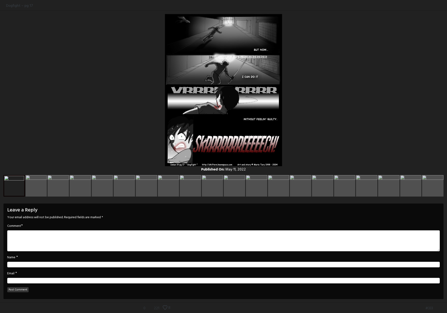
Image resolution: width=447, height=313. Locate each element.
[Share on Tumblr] (439, 6)
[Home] (3, 6)
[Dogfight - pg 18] (437, 308)
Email (10, 273)
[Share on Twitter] (435, 6)
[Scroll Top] (3, 308)
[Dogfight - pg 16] (421, 308)
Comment (14, 226)
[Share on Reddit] (444, 6)
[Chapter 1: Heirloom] (414, 308)
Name (11, 257)
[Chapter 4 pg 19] (444, 308)
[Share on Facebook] (430, 6)
